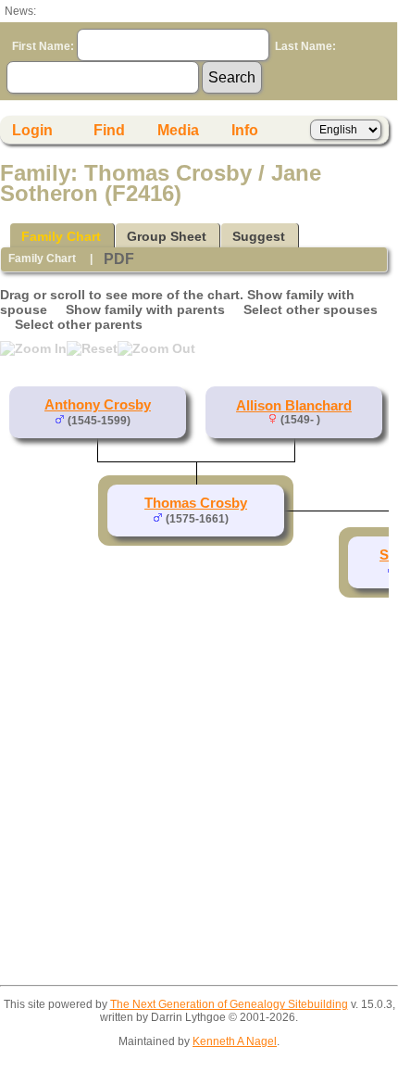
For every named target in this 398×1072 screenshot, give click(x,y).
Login (32, 130)
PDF (119, 259)
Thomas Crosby (195, 503)
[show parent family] (138, 419)
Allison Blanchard (294, 405)
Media (178, 130)
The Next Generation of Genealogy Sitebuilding (229, 1004)
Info (244, 130)
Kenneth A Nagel (235, 1041)
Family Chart (61, 236)
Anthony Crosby (97, 404)
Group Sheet (166, 236)
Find (109, 130)
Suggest (258, 236)
